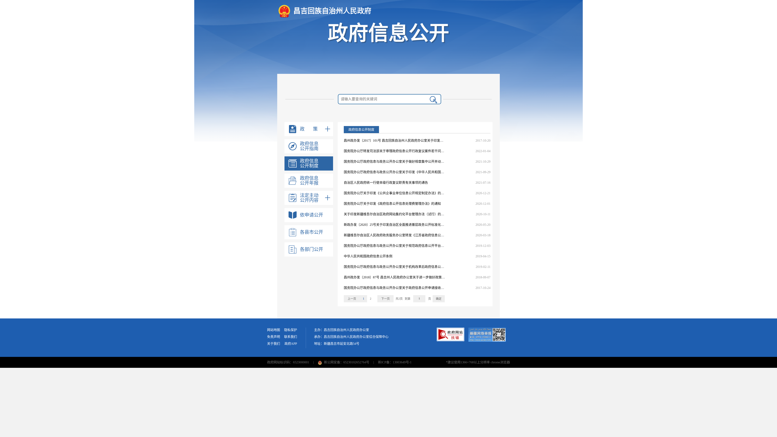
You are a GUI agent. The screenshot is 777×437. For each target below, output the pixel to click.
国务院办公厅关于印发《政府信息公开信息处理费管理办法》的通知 (392, 203)
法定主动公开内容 (309, 198)
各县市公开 (311, 232)
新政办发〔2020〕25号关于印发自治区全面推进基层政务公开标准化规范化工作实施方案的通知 (412, 224)
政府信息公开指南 (309, 146)
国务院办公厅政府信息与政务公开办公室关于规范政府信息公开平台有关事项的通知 (404, 245)
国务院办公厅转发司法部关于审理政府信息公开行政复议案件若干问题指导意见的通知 (405, 151)
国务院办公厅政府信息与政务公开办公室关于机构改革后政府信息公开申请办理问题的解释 (408, 266)
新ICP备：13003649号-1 (395, 362)
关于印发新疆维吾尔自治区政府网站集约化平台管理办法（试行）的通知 (395, 214)
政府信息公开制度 (309, 163)
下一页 (385, 298)
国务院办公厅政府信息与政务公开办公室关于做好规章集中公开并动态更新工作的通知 (405, 161)
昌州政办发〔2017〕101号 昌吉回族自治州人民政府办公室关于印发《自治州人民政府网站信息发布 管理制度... (423, 140)
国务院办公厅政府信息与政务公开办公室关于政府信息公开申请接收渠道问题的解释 (404, 288)
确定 (439, 298)
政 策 (309, 129)
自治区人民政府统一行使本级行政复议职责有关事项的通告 (386, 182)
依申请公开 (311, 215)
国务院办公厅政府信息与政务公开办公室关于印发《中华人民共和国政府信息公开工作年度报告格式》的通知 (421, 172)
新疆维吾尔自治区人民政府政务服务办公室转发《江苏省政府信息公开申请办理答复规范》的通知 (413, 235)
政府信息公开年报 (309, 181)
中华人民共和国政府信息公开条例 (368, 256)
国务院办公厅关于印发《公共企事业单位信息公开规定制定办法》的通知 (395, 193)
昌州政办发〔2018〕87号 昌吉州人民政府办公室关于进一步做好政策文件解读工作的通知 (407, 277)
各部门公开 (311, 249)
